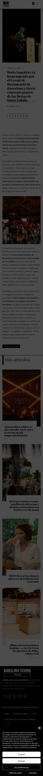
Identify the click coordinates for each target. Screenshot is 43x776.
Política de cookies (15, 773)
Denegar (21, 761)
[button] (39, 728)
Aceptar (21, 754)
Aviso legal (32, 773)
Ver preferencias (21, 767)
